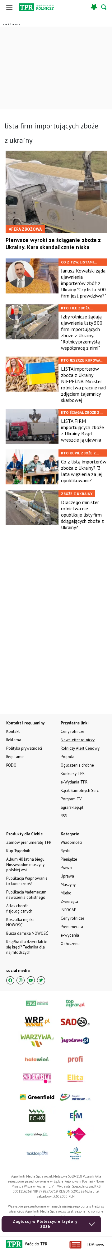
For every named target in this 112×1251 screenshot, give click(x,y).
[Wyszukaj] (104, 7)
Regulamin (15, 756)
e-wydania (70, 935)
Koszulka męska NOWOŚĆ (20, 922)
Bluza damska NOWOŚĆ (27, 933)
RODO (11, 765)
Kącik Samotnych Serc (80, 790)
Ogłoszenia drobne (77, 765)
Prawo (66, 867)
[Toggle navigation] (9, 7)
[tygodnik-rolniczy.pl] (36, 7)
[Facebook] (10, 980)
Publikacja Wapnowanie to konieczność (27, 881)
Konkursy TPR (73, 773)
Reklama (13, 740)
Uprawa (67, 876)
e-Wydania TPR (74, 782)
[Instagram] (20, 980)
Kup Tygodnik (18, 850)
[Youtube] (31, 980)
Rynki (65, 850)
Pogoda (67, 756)
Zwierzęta (69, 901)
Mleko (66, 893)
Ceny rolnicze (72, 918)
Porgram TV (71, 799)
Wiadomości (71, 842)
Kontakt (13, 731)
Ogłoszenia (71, 943)
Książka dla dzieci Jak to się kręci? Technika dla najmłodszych (27, 947)
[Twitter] (41, 980)
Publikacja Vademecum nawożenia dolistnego (26, 894)
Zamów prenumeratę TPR (28, 842)
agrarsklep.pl (72, 807)
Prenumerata (72, 926)
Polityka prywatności (24, 748)
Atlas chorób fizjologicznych (19, 908)
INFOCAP (68, 910)
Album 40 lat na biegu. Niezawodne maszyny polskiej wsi (25, 865)
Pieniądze (69, 859)
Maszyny (68, 884)
